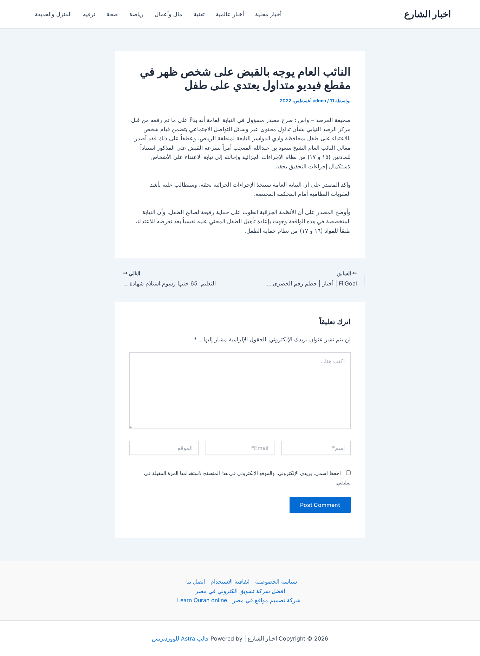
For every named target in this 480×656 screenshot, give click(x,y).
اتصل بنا (195, 581)
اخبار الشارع (427, 13)
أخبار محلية (268, 14)
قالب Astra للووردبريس (180, 638)
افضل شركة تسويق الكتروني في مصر (240, 590)
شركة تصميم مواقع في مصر (266, 600)
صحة (112, 14)
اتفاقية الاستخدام (229, 581)
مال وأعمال (168, 14)
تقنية (199, 14)
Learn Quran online (202, 600)
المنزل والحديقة (53, 14)
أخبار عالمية (230, 14)
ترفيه (89, 14)
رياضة (136, 14)
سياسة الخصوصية (276, 581)
